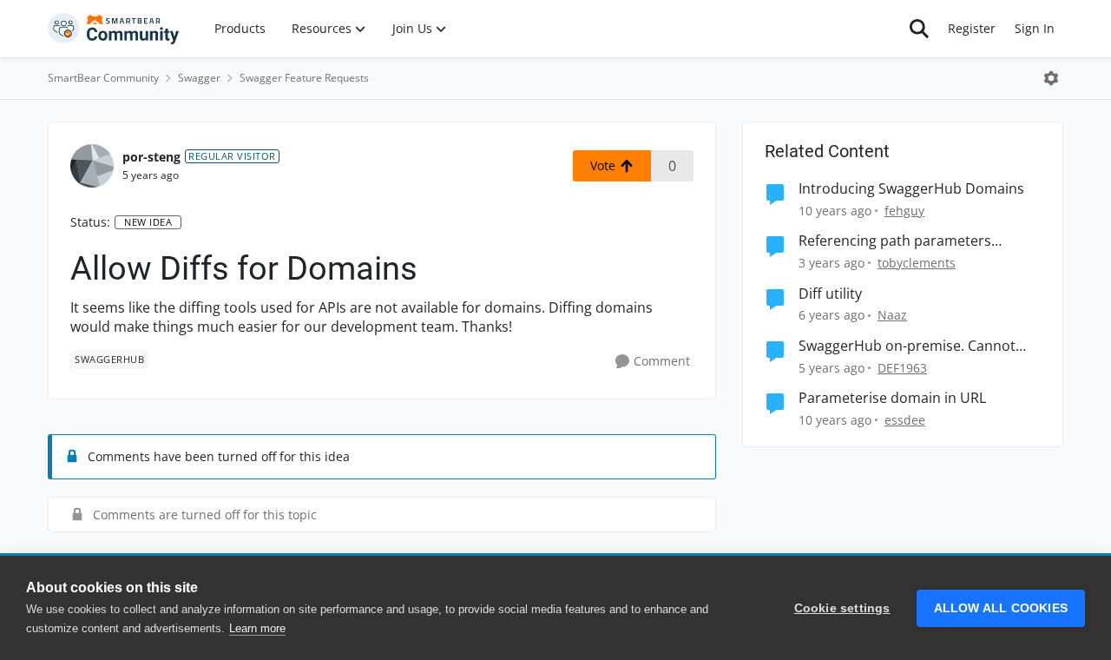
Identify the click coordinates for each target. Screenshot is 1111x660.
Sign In (1035, 28)
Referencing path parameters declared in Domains (895, 241)
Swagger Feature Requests (304, 77)
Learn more (257, 628)
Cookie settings (842, 608)
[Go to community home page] (114, 28)
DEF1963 (902, 368)
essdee (904, 420)
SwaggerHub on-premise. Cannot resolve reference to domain (907, 346)
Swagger (199, 77)
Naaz (892, 315)
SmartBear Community (103, 77)
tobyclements (917, 262)
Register (972, 28)
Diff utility (830, 294)
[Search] (919, 28)
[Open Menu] (1051, 78)
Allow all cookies (1001, 608)
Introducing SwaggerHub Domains (911, 189)
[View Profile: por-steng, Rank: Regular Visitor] (92, 166)
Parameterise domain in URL (892, 398)
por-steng (151, 156)
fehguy (904, 210)
